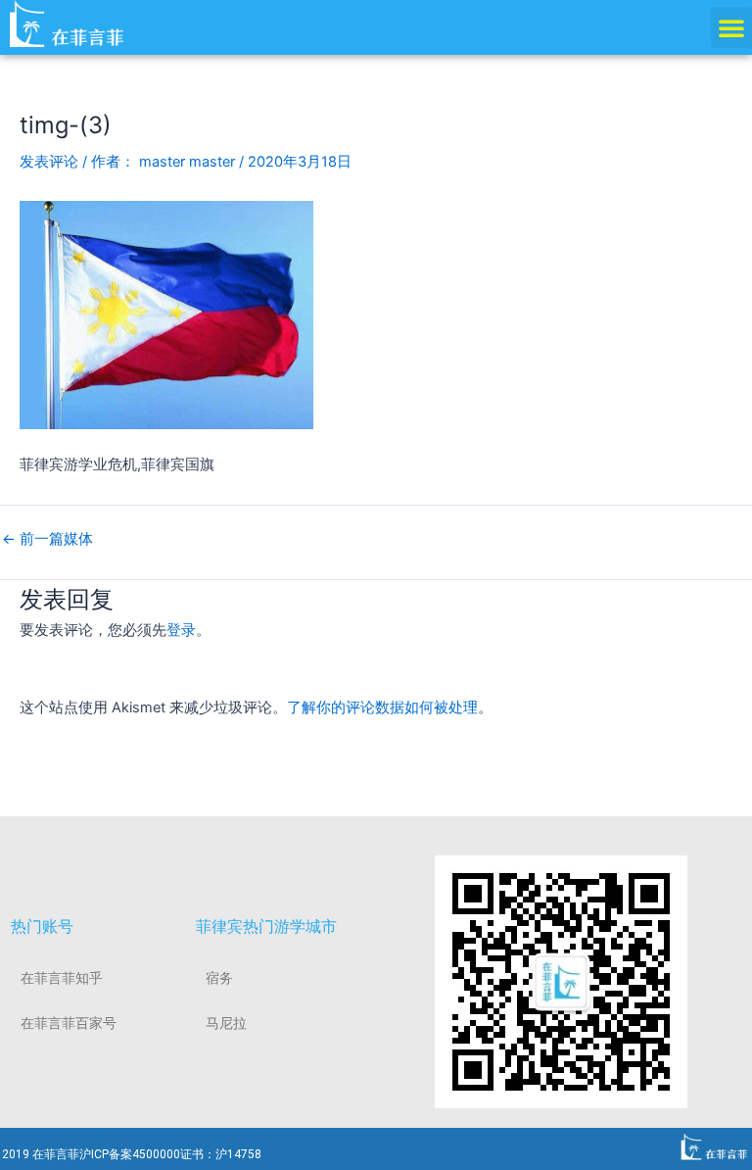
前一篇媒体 (47, 539)
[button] (731, 27)
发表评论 (49, 162)
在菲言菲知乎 (62, 978)
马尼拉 (226, 1023)
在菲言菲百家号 (69, 1023)
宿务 (219, 978)
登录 (181, 630)
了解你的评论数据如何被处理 (382, 707)
